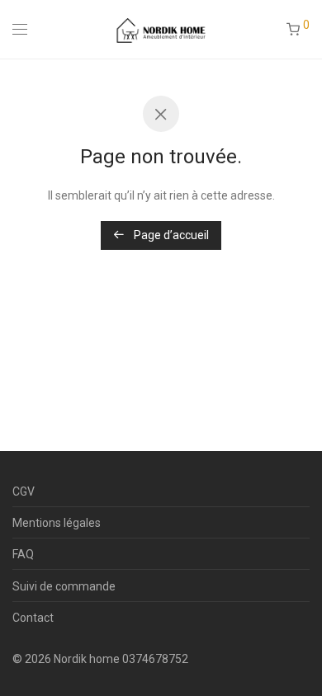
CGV (23, 491)
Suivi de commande (64, 586)
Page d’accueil (170, 235)
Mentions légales (56, 522)
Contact (33, 617)
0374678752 (155, 658)
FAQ (23, 554)
